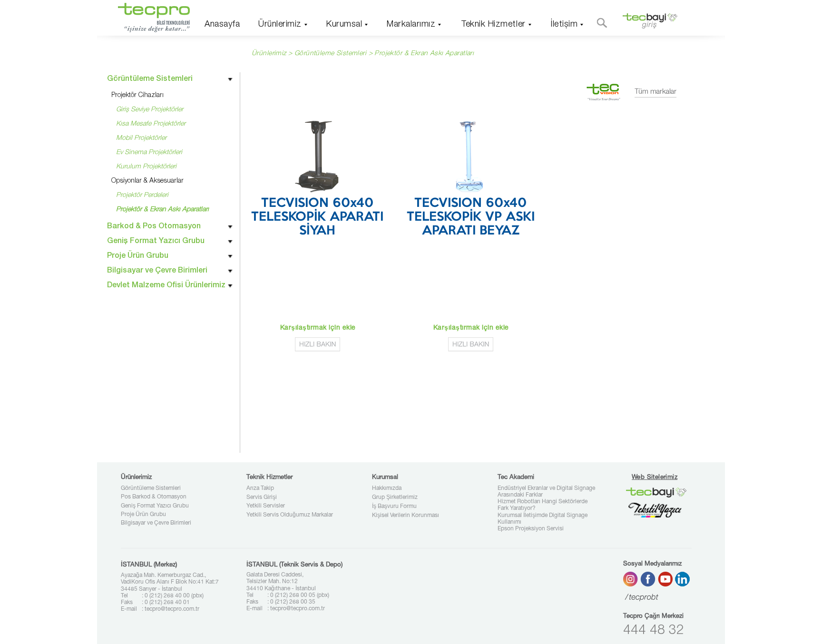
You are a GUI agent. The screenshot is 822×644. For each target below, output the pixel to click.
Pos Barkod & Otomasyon (153, 497)
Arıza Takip (260, 488)
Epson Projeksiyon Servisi (531, 529)
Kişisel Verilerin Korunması (405, 515)
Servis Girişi (261, 497)
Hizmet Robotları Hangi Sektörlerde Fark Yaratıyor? (542, 505)
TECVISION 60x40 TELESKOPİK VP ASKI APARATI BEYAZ (471, 217)
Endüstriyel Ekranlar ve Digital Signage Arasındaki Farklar (546, 492)
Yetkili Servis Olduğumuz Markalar (289, 515)
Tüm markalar (655, 92)
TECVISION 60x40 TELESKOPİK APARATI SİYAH (317, 217)
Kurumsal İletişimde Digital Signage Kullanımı (542, 519)
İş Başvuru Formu (394, 506)
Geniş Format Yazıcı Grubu (155, 506)
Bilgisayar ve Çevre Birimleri (156, 523)
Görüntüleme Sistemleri (151, 488)
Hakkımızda (386, 488)
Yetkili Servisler (265, 506)
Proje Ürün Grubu (143, 514)
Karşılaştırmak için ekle (318, 328)
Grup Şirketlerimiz (395, 497)
